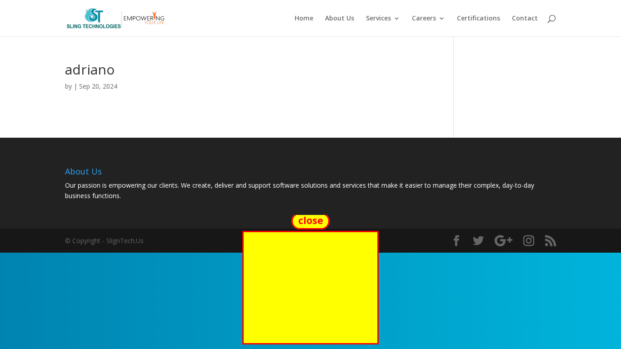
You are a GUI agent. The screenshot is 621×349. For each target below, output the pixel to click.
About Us (339, 18)
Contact (525, 18)
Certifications (478, 18)
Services (378, 18)
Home (304, 18)
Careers (424, 18)
